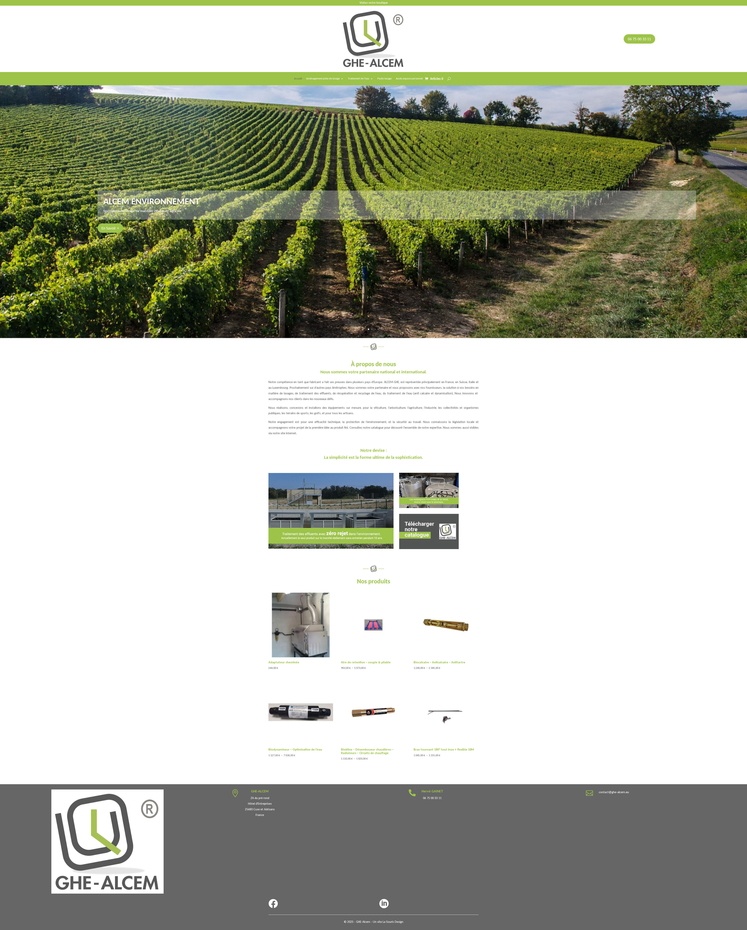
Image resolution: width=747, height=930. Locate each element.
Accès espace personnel (409, 78)
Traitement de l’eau (358, 78)
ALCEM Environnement (151, 201)
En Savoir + (110, 228)
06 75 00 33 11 (639, 39)
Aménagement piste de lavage (323, 78)
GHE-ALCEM (260, 791)
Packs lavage (384, 78)
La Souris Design (393, 922)
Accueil (298, 78)
